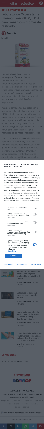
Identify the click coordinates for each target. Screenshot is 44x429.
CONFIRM (13, 255)
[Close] (39, 164)
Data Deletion (8, 264)
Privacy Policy (36, 264)
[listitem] (22, 208)
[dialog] (22, 214)
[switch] (35, 214)
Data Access (22, 264)
